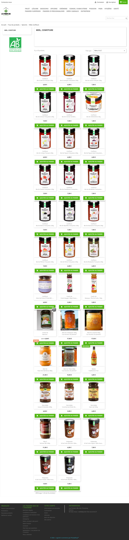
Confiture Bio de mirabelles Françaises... (94, 188)
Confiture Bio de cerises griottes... (69, 116)
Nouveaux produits (7, 513)
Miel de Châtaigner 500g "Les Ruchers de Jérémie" (69, 333)
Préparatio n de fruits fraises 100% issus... (45, 478)
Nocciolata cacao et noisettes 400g (45, 406)
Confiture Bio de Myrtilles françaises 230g (69, 224)
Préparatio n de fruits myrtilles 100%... (69, 478)
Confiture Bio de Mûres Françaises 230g (45, 224)
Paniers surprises (33, 11)
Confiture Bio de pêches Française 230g (45, 261)
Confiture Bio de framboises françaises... (69, 188)
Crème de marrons (45, 333)
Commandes (48, 510)
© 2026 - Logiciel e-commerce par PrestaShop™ (64, 538)
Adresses (47, 515)
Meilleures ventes (6, 515)
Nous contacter (27, 534)
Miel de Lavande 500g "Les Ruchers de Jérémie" (93, 333)
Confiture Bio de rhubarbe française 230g (93, 261)
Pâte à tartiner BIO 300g (45, 442)
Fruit (27, 9)
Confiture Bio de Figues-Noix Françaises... (93, 152)
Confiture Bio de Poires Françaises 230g (69, 261)
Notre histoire (27, 523)
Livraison (25, 526)
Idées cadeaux (73, 11)
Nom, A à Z (109, 51)
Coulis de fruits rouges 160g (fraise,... (69, 297)
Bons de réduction (49, 517)
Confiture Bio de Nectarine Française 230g (93, 224)
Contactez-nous (6, 2)
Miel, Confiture (10, 30)
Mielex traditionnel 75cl (94, 370)
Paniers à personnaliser (53, 11)
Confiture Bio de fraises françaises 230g (45, 188)
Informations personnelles (52, 508)
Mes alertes (47, 520)
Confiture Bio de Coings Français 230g (45, 152)
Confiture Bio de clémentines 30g (94, 116)
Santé (116, 9)
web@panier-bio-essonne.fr (87, 512)
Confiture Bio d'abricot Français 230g (45, 79)
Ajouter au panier (45, 89)
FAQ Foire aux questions (30, 528)
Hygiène (108, 9)
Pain (100, 9)
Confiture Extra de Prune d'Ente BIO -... (45, 297)
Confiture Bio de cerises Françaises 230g (45, 116)
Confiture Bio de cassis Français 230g (93, 79)
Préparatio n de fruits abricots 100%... (69, 442)
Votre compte (49, 506)
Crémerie (63, 9)
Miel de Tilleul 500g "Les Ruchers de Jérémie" (69, 370)
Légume (35, 9)
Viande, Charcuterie (78, 9)
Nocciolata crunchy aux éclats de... (69, 406)
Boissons (44, 9)
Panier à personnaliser (8, 508)
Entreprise (85, 11)
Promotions (4, 511)
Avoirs (46, 513)
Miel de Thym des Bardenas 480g (45, 370)
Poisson (92, 9)
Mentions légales (28, 510)
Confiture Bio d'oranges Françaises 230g (69, 79)
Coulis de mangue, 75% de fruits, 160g (93, 297)
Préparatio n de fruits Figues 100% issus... (93, 442)
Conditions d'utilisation (30, 512)
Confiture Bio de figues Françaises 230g (69, 152)
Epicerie (54, 9)
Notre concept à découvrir (30, 521)
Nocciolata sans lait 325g (93, 406)
